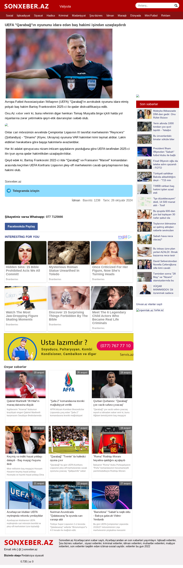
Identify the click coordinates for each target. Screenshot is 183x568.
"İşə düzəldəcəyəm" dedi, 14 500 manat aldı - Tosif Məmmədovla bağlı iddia (156, 202)
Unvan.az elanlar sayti (149, 304)
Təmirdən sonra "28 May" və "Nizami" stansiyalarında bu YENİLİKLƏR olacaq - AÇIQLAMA (157, 277)
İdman (110, 15)
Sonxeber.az (13, 181)
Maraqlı (122, 15)
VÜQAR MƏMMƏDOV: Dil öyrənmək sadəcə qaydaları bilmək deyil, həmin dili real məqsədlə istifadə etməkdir (155, 289)
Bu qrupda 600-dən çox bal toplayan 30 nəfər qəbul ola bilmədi (164, 214)
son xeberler (77, 546)
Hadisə (51, 15)
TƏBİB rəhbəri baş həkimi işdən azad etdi (163, 189)
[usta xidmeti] (70, 346)
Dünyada (135, 15)
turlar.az (159, 310)
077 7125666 (54, 217)
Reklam (165, 15)
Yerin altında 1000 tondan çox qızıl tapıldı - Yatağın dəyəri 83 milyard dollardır (155, 126)
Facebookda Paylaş (21, 226)
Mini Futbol (151, 15)
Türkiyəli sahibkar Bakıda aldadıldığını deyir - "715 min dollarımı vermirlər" (164, 176)
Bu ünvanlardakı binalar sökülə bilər (163, 137)
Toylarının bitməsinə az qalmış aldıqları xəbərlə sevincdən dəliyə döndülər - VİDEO (156, 227)
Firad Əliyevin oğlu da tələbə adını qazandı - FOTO (165, 164)
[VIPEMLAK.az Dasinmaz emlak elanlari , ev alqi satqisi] (144, 310)
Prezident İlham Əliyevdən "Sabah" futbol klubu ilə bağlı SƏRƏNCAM (164, 151)
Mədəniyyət (79, 15)
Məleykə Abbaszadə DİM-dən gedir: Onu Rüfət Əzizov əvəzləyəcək (164, 114)
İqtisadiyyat (23, 15)
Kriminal (63, 15)
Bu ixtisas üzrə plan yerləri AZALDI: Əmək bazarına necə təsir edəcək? (165, 252)
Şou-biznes (96, 15)
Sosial (9, 15)
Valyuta (65, 6)
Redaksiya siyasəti (32, 555)
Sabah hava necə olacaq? (163, 238)
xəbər (19, 113)
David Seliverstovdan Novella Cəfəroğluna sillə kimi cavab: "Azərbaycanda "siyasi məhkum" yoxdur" (157, 264)
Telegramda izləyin (26, 191)
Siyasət (38, 15)
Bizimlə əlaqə (12, 555)
